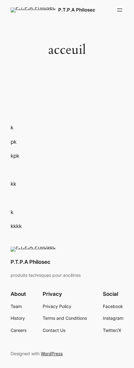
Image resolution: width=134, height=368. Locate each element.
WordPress (52, 353)
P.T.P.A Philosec (76, 10)
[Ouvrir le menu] (119, 10)
